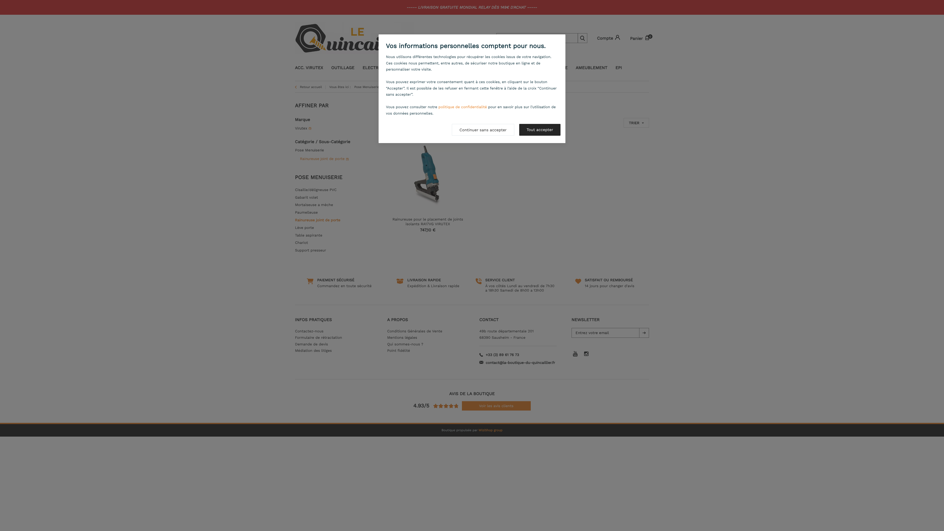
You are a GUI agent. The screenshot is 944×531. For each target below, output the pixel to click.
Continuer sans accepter (483, 130)
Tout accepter (540, 129)
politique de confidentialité (463, 107)
